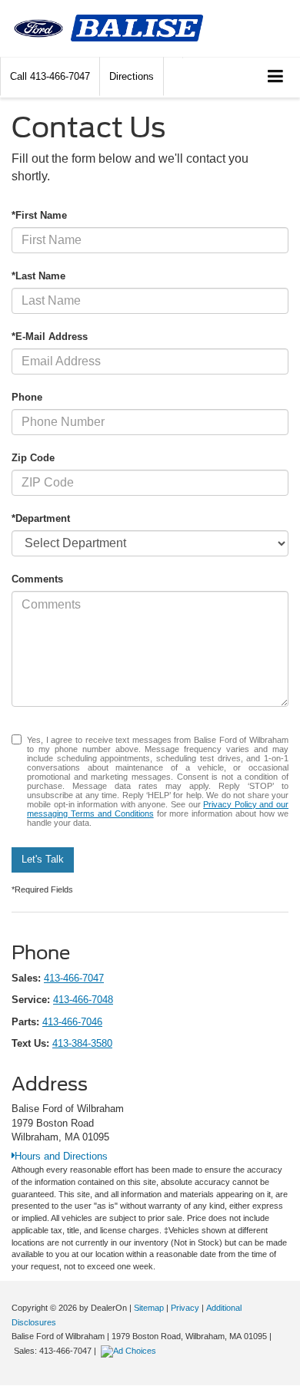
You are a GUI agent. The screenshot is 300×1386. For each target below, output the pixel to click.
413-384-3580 (82, 1043)
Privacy (185, 1307)
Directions (131, 76)
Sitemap (149, 1307)
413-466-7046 (72, 1022)
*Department (41, 518)
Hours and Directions (61, 1156)
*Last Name (38, 276)
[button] (50, 76)
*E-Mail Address (50, 336)
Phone (27, 397)
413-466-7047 (74, 978)
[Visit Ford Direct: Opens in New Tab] (130, 1350)
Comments (37, 579)
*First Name (39, 215)
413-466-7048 (83, 999)
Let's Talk (43, 859)
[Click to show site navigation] (276, 77)
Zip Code (33, 458)
